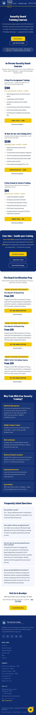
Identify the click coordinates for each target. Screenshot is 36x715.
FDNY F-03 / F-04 (6, 681)
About (15, 3)
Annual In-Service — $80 (8, 671)
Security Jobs (6, 653)
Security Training (6, 648)
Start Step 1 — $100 (18, 120)
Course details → (18, 314)
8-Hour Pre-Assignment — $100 (10, 666)
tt (20, 636)
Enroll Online (18, 39)
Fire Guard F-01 (6, 676)
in (7, 636)
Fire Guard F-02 (6, 678)
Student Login (22, 3)
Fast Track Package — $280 (10, 673)
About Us (4, 645)
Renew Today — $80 (18, 219)
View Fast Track (18, 260)
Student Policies (16, 712)
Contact (4, 658)
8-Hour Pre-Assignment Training (17, 80)
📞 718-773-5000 (7, 693)
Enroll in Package (18, 254)
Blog (3, 655)
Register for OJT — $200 (18, 170)
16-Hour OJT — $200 (7, 668)
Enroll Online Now (18, 608)
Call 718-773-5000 (18, 43)
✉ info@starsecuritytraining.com (11, 696)
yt (16, 636)
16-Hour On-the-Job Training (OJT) (18, 134)
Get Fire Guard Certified (18, 310)
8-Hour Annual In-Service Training (17, 183)
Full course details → (18, 124)
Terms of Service (6, 712)
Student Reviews (6, 650)
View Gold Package (18, 265)
